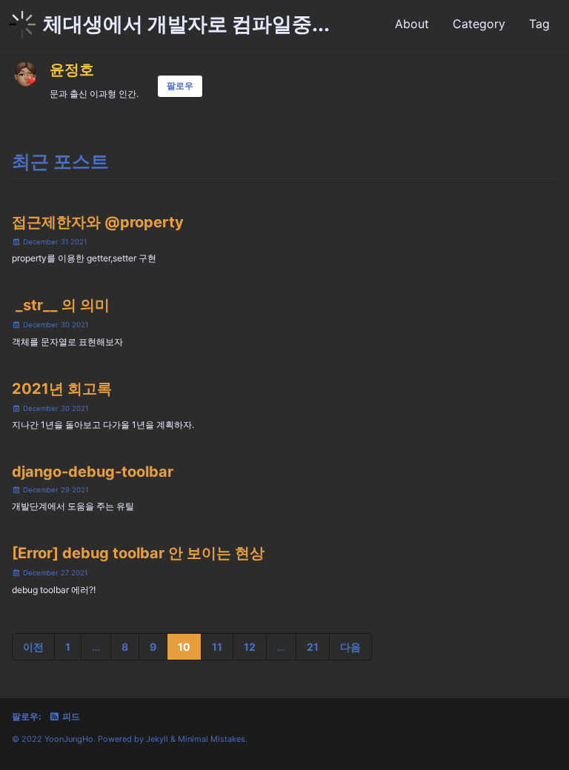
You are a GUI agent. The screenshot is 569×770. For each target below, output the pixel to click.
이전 (33, 646)
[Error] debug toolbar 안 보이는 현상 (138, 553)
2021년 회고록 (62, 389)
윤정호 (72, 69)
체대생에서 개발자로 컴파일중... (186, 24)
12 (250, 646)
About (412, 23)
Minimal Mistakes (211, 739)
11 (217, 646)
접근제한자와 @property (98, 222)
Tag (539, 23)
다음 (350, 646)
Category (479, 23)
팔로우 (180, 85)
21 (313, 646)
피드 (70, 716)
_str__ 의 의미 (61, 305)
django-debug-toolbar (92, 472)
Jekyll (157, 739)
